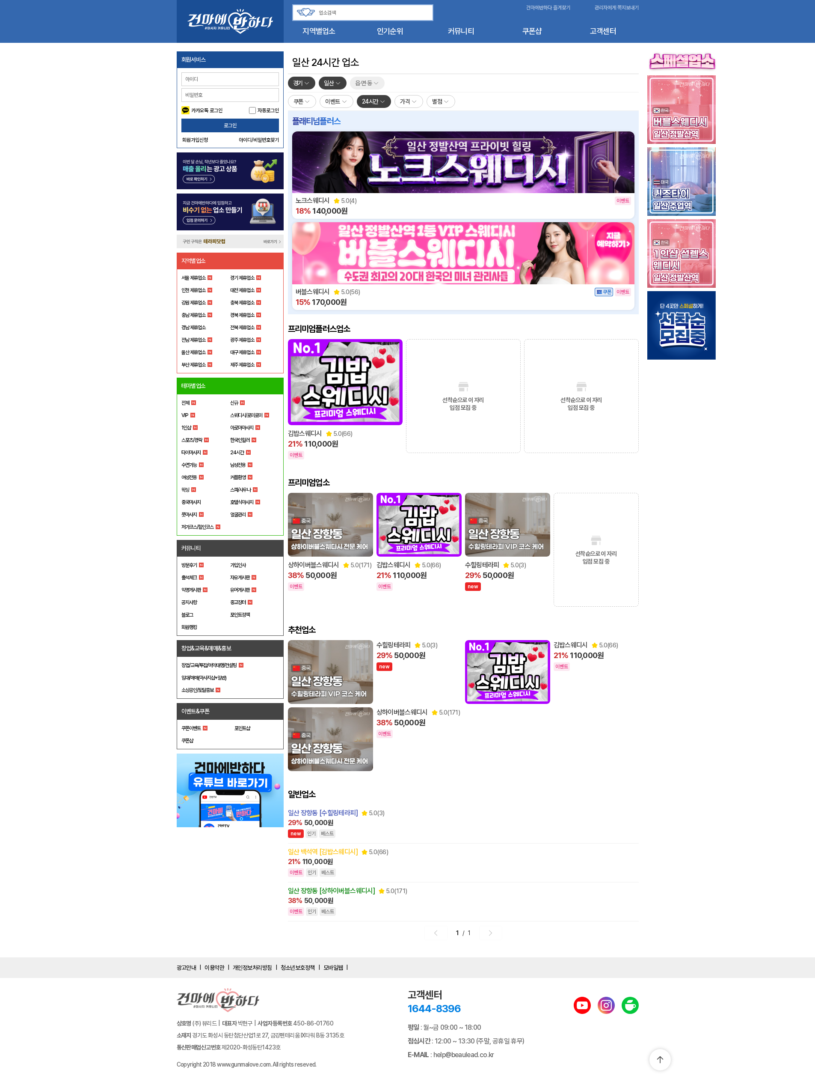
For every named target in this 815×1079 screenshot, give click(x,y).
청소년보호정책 (298, 967)
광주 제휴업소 (242, 340)
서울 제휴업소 (193, 278)
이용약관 (214, 967)
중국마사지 (191, 502)
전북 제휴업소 (242, 328)
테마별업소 (193, 385)
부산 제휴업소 (193, 365)
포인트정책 (239, 615)
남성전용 (238, 465)
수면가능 (189, 465)
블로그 (187, 615)
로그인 (230, 125)
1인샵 (186, 428)
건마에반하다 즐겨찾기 (548, 8)
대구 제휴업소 (242, 352)
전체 (185, 403)
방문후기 (189, 565)
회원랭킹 (189, 627)
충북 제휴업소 (242, 303)
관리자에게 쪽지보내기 (617, 8)
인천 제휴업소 (193, 290)
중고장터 (238, 602)
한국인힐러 (239, 440)
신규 (234, 403)
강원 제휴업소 (193, 303)
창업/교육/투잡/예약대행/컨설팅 (209, 665)
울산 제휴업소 (193, 352)
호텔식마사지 (241, 502)
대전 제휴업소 (242, 290)
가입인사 (238, 565)
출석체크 (189, 578)
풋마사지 (189, 515)
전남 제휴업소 (193, 340)
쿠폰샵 (532, 31)
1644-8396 (434, 1008)
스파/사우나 (240, 490)
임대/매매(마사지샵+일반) (203, 678)
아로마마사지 (241, 428)
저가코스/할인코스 (197, 527)
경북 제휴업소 (242, 315)
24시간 (237, 453)
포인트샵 (242, 728)
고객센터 (603, 31)
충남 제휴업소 (193, 315)
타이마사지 (191, 453)
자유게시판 (239, 578)
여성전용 (189, 477)
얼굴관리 (238, 515)
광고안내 (186, 967)
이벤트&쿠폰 (195, 711)
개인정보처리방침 (252, 967)
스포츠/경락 (191, 440)
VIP (184, 415)
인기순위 (390, 31)
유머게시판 (239, 590)
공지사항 (189, 602)
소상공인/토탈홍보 (197, 690)
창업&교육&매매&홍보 (206, 648)
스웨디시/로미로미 (246, 415)
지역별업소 (318, 31)
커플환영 (238, 477)
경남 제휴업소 (193, 328)
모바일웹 (333, 967)
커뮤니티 (461, 31)
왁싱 (185, 490)
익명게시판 (191, 590)
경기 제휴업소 (242, 278)
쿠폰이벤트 (191, 728)
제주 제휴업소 (242, 365)
